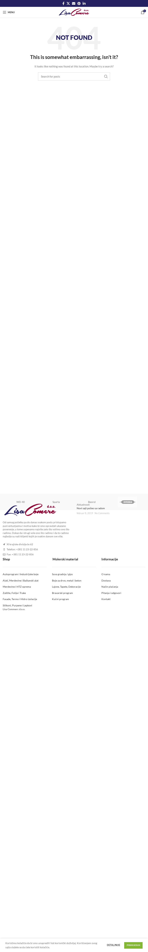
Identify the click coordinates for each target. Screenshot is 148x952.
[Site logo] (74, 12)
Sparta (56, 501)
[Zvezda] (127, 502)
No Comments (102, 513)
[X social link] (68, 3)
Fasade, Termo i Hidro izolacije (20, 599)
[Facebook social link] (63, 3)
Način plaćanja (109, 586)
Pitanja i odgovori (111, 592)
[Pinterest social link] (79, 3)
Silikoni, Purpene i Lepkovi (17, 605)
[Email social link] (73, 3)
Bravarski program (62, 592)
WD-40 (20, 501)
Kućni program (60, 599)
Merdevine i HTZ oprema (17, 586)
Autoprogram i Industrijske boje (20, 574)
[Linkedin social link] (84, 3)
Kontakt (105, 599)
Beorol (92, 501)
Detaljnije (113, 945)
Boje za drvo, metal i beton (66, 580)
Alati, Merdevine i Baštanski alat (20, 580)
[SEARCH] (106, 76)
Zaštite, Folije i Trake (14, 592)
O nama (105, 574)
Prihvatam (133, 945)
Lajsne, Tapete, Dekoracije (66, 586)
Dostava (106, 580)
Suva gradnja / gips (62, 574)
